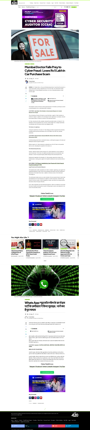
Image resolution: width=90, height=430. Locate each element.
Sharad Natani (32, 81)
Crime (65, 248)
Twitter (45, 196)
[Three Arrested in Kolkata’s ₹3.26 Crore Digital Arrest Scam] (36, 244)
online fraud (45, 231)
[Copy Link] (33, 78)
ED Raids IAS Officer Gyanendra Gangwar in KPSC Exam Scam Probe (19, 253)
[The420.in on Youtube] (41, 224)
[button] (44, 261)
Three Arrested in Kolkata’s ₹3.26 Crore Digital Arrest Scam (35, 252)
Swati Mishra (31, 316)
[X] (65, 7)
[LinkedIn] (69, 7)
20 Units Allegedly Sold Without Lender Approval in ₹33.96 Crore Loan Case (53, 253)
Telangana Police (41, 403)
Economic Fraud (49, 248)
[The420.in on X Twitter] (33, 224)
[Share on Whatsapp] (29, 78)
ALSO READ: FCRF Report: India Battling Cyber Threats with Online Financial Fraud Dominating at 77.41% (38, 100)
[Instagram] (68, 7)
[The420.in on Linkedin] (38, 224)
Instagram (56, 196)
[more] (35, 7)
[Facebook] (64, 7)
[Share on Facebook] (25, 78)
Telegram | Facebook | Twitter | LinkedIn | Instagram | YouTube (55, 101)
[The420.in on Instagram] (35, 224)
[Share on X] (27, 78)
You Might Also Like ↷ (20, 237)
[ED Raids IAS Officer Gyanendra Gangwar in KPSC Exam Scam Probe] (19, 244)
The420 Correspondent (17, 257)
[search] (78, 7)
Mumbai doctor (38, 231)
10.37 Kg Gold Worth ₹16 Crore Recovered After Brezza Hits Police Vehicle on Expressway (71, 253)
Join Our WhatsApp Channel (47, 199)
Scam (49, 231)
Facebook (39, 196)
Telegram (32, 196)
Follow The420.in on (52, 98)
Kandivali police (32, 231)
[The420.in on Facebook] (30, 224)
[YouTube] (67, 7)
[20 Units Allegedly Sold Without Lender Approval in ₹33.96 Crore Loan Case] (54, 244)
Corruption (14, 248)
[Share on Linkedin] (31, 78)
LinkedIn (49, 196)
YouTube (62, 196)
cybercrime (35, 403)
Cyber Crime (32, 248)
